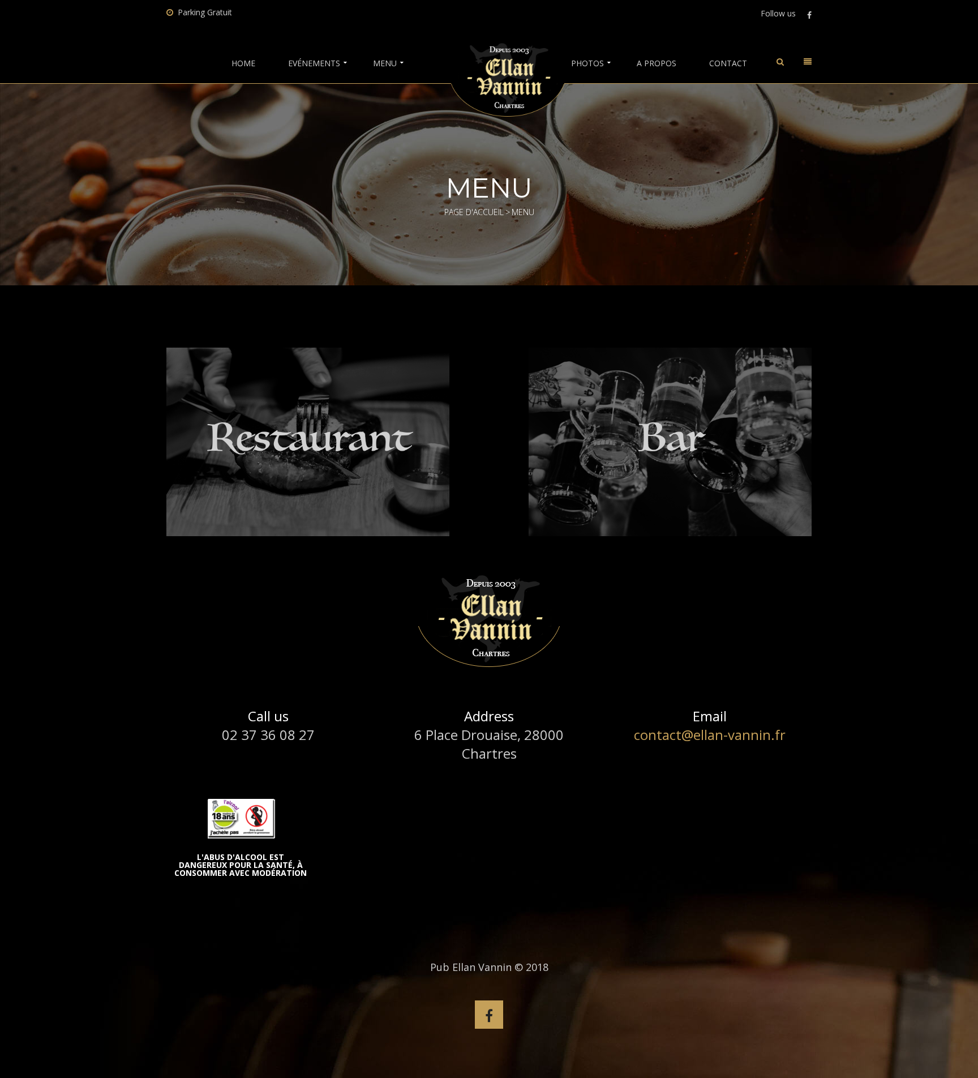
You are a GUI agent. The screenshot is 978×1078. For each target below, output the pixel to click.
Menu (385, 63)
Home (243, 63)
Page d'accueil (474, 212)
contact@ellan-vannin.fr (710, 734)
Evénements (314, 63)
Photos (587, 63)
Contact (728, 63)
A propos (656, 63)
